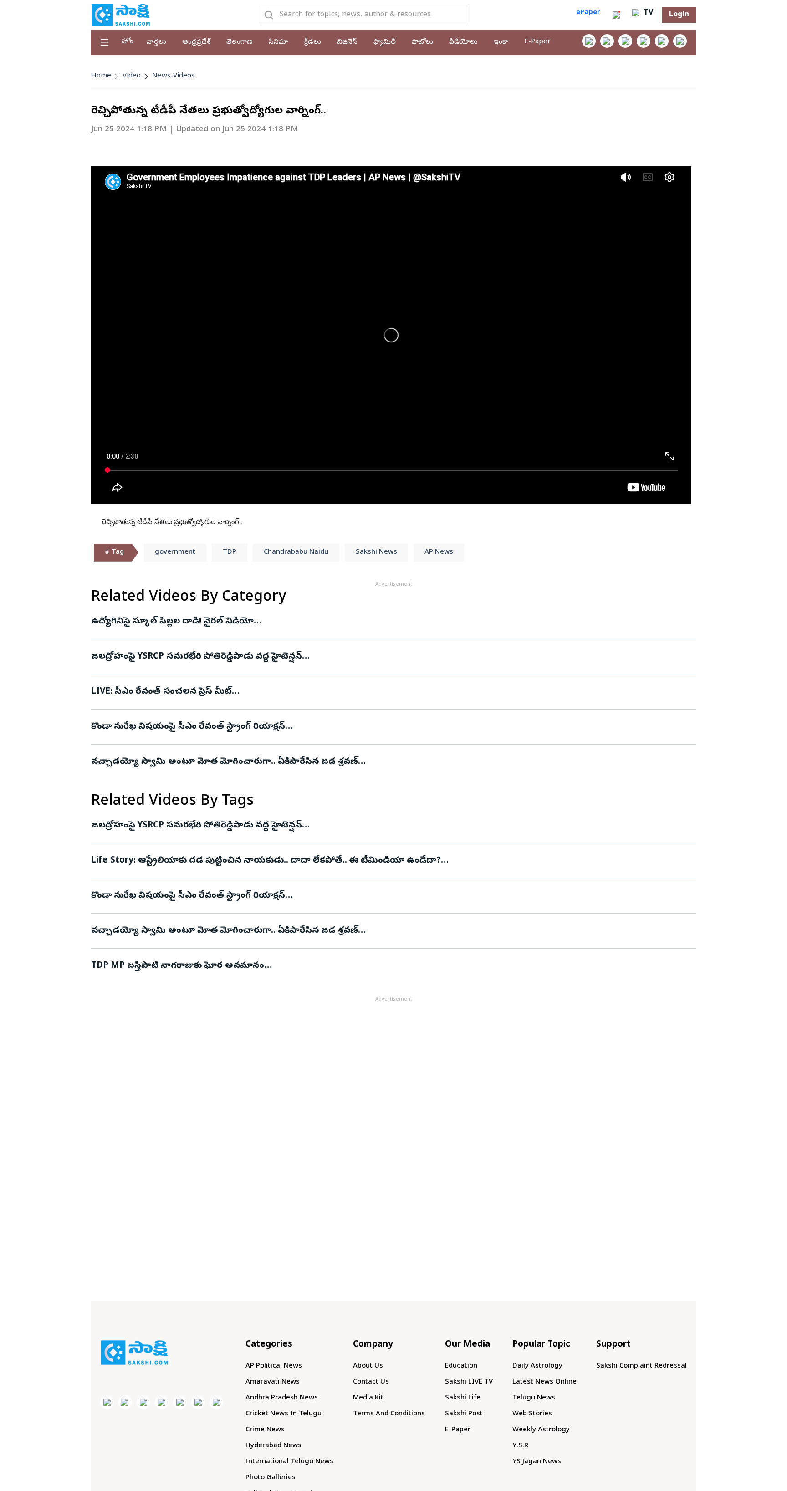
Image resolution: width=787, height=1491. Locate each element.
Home (101, 76)
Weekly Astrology (541, 1430)
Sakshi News (376, 552)
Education (461, 1366)
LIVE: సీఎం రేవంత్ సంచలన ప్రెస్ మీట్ (161, 692)
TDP (229, 552)
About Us (368, 1366)
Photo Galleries (270, 1477)
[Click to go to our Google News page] (680, 41)
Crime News (265, 1430)
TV (647, 13)
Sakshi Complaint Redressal (641, 1366)
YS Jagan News (536, 1461)
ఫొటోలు (422, 42)
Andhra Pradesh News (281, 1398)
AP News (438, 552)
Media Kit (368, 1398)
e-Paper (537, 41)
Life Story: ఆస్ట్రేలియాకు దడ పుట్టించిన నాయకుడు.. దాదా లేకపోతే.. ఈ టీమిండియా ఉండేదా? (266, 861)
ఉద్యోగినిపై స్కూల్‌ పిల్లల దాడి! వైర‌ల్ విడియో (172, 622)
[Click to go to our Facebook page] (589, 41)
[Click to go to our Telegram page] (198, 1402)
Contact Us (371, 1382)
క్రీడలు (312, 42)
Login (679, 15)
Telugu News (533, 1398)
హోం (127, 41)
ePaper (588, 12)
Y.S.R (520, 1445)
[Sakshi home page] (134, 1352)
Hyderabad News (273, 1445)
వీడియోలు (463, 42)
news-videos (173, 76)
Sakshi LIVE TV (469, 1382)
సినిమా (278, 42)
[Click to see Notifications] (616, 15)
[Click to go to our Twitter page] (625, 41)
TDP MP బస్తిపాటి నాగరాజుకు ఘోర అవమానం (177, 966)
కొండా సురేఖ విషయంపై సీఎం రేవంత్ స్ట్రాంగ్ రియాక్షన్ (188, 727)
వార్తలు (156, 42)
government (175, 552)
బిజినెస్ (347, 42)
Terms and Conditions (389, 1414)
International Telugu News (289, 1461)
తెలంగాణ (239, 42)
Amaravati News (272, 1382)
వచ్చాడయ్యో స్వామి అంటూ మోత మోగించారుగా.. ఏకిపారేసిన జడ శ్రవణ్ (224, 762)
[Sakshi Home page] (120, 14)
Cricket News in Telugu (283, 1414)
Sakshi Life (462, 1398)
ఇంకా (501, 42)
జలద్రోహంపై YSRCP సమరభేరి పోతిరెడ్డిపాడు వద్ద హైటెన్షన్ (196, 657)
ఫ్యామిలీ (384, 42)
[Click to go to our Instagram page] (643, 41)
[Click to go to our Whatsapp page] (607, 41)
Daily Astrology (537, 1366)
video (132, 76)
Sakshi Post (464, 1414)
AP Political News (273, 1366)
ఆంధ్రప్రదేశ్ (196, 42)
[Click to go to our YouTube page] (662, 41)
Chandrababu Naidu (296, 552)
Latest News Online (544, 1382)
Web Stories (532, 1414)
